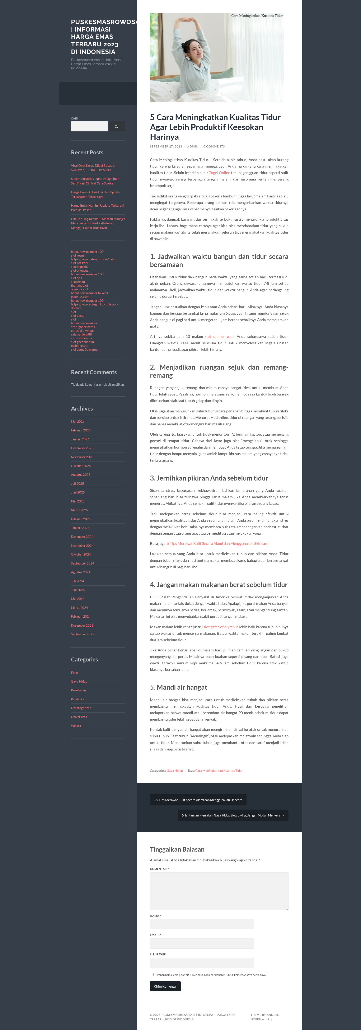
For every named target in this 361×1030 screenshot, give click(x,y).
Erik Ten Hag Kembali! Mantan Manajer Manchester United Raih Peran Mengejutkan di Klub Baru (98, 223)
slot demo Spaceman (85, 349)
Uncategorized (81, 708)
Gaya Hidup (79, 681)
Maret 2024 (79, 607)
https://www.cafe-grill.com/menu (93, 259)
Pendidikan (78, 699)
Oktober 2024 (81, 554)
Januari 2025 (80, 528)
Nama (155, 915)
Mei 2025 (78, 501)
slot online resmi (220, 336)
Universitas (79, 717)
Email (155, 935)
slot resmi (78, 255)
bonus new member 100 (87, 251)
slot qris (76, 278)
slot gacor (78, 315)
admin (192, 146)
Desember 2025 (82, 448)
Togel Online (219, 172)
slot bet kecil (80, 263)
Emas (75, 672)
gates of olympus (82, 330)
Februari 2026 (81, 430)
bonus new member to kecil (89, 293)
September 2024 (82, 563)
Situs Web (158, 954)
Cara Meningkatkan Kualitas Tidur (219, 770)
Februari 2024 (81, 616)
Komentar (159, 869)
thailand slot (79, 285)
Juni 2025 (78, 492)
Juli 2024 (77, 581)
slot (73, 312)
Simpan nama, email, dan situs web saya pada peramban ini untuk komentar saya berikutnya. (211, 975)
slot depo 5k (79, 266)
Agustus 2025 (80, 474)
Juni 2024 (78, 590)
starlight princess (83, 327)
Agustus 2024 (80, 572)
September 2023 (82, 634)
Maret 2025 (79, 510)
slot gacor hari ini (83, 342)
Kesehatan (78, 690)
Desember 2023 (82, 625)
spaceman (78, 282)
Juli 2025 (77, 483)
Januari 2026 (80, 439)
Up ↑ (269, 1019)
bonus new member (84, 323)
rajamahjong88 (81, 334)
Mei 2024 (78, 598)
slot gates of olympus (220, 626)
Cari (74, 118)
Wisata (76, 725)
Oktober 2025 (81, 466)
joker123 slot (80, 297)
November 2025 (82, 457)
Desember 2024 (82, 536)
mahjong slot (80, 345)
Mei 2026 (78, 421)
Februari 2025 (81, 519)
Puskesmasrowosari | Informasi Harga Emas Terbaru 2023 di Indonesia (108, 36)
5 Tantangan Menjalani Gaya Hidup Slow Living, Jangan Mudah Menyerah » (233, 815)
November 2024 (82, 545)
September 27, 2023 (166, 146)
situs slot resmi (81, 338)
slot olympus (79, 270)
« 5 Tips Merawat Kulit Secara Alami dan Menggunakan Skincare (198, 800)
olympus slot (79, 289)
